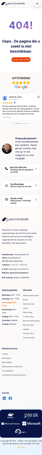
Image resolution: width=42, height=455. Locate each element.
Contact (5, 354)
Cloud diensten (29, 338)
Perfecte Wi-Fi (28, 333)
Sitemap (21, 447)
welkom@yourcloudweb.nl (18, 269)
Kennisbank (6, 358)
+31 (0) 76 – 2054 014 (18, 265)
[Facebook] (10, 398)
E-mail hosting (28, 317)
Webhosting (27, 312)
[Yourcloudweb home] (13, 3)
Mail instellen (7, 362)
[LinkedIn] (4, 398)
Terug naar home (21, 60)
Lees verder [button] (6, 117)
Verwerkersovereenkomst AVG (14, 375)
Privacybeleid (7, 371)
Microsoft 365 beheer (31, 321)
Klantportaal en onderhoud (12, 367)
